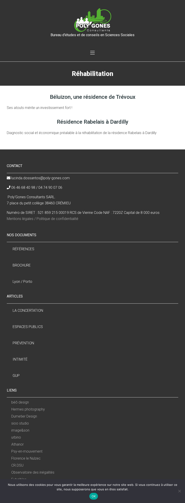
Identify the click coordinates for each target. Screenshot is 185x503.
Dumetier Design (24, 416)
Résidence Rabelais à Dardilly (92, 122)
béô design (20, 402)
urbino (16, 437)
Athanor (17, 444)
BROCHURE (22, 265)
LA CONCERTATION (28, 310)
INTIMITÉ (20, 359)
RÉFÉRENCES (23, 249)
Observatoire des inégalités (32, 472)
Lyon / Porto (22, 281)
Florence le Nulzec (26, 458)
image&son (20, 430)
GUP (16, 375)
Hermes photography (28, 409)
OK (94, 496)
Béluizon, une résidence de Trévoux (92, 97)
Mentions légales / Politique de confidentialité (42, 219)
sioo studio (20, 423)
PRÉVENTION (23, 343)
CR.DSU (17, 465)
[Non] (179, 491)
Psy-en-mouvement (26, 451)
